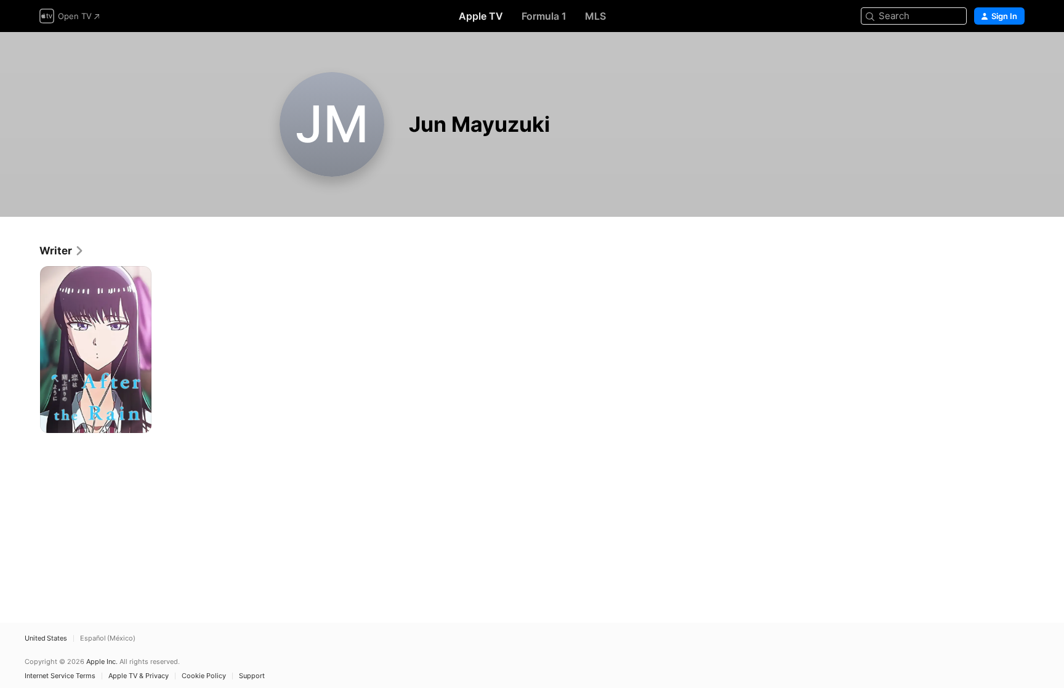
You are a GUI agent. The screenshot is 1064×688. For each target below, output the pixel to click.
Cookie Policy (204, 676)
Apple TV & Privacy (138, 676)
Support (252, 676)
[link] (61, 250)
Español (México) (107, 638)
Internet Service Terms (60, 676)
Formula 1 (544, 16)
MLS (595, 16)
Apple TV (481, 16)
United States (46, 638)
